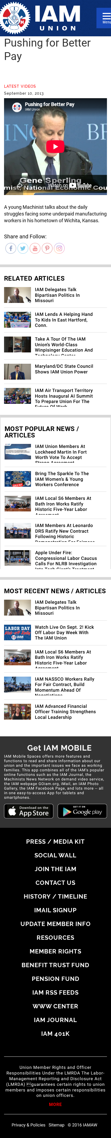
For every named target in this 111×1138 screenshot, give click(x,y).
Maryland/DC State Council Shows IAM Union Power (64, 369)
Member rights (55, 951)
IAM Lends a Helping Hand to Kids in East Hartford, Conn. (64, 320)
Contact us (55, 882)
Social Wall (55, 855)
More (55, 1105)
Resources (55, 937)
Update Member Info (55, 923)
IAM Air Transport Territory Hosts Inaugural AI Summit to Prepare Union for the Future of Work (64, 399)
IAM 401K (55, 1033)
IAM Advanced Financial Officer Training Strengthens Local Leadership (65, 712)
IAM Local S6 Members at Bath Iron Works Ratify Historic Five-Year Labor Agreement (63, 507)
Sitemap (57, 1125)
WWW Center (55, 1006)
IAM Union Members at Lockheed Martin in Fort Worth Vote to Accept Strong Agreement (61, 455)
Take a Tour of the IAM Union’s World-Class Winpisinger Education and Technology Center (64, 347)
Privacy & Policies (28, 1125)
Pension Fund (55, 978)
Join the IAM (56, 868)
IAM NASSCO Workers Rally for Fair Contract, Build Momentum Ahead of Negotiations (65, 687)
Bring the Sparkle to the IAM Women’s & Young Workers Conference (62, 479)
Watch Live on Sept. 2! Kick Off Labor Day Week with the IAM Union (64, 633)
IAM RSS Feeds (55, 992)
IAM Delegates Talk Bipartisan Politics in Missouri (57, 295)
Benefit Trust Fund (55, 965)
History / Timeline (55, 896)
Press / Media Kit (55, 841)
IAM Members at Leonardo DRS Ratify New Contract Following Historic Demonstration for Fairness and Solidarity (65, 536)
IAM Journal (55, 1019)
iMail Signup (55, 910)
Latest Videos (20, 86)
